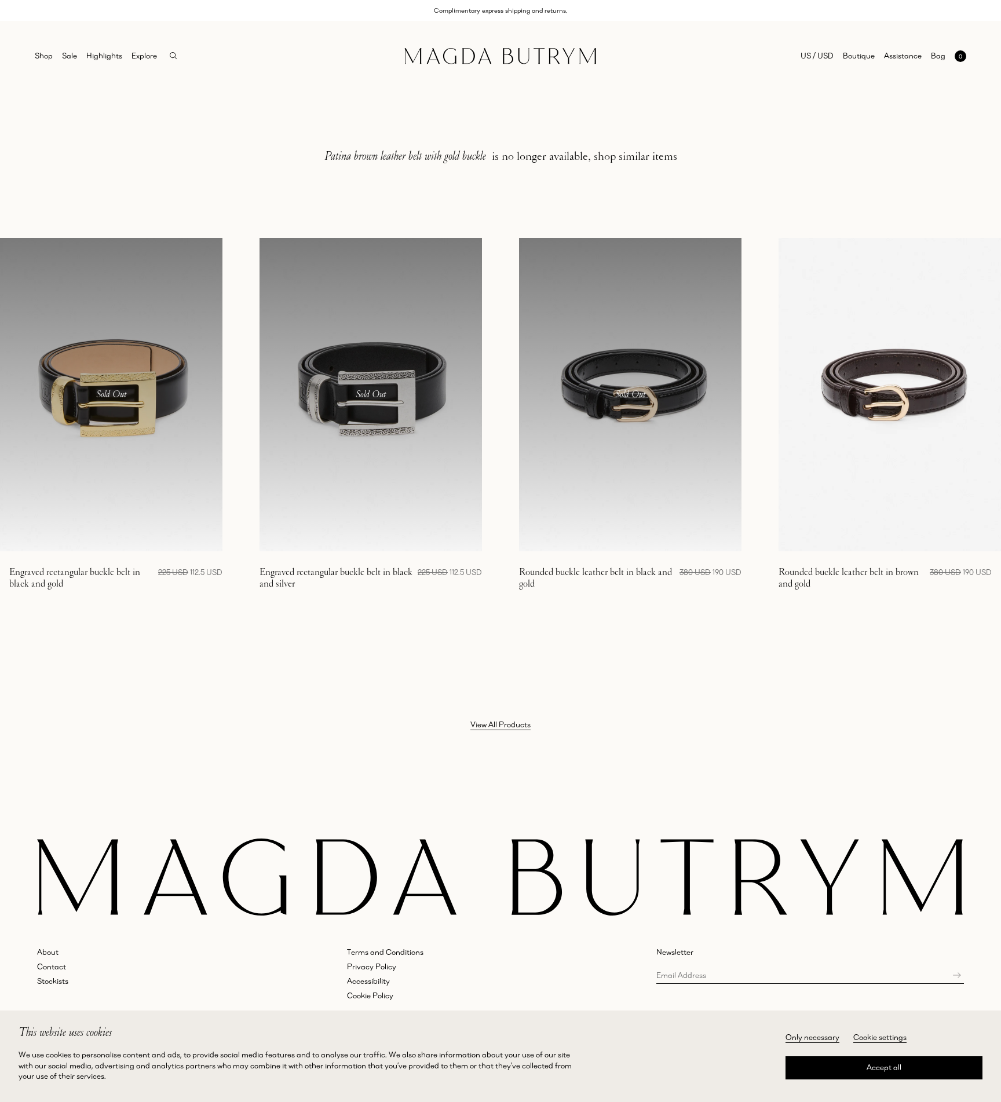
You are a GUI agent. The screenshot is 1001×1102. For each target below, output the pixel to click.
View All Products (500, 724)
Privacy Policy (371, 966)
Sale (69, 55)
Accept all (884, 1067)
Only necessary (812, 1037)
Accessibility (368, 981)
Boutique (859, 55)
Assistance (903, 55)
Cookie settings (880, 1037)
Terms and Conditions (385, 952)
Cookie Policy (370, 995)
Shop (44, 55)
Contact (51, 966)
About (48, 952)
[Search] (173, 56)
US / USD (817, 55)
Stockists (52, 981)
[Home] (500, 56)
